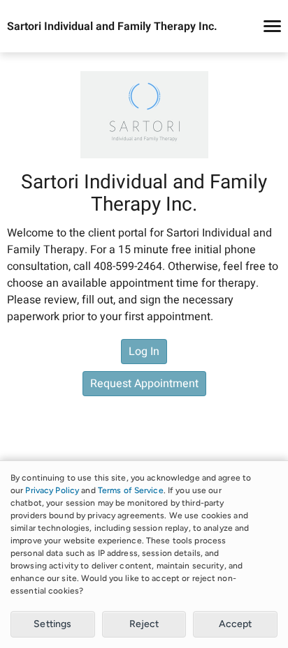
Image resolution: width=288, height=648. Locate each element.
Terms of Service (131, 490)
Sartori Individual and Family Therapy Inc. (112, 26)
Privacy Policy (52, 490)
